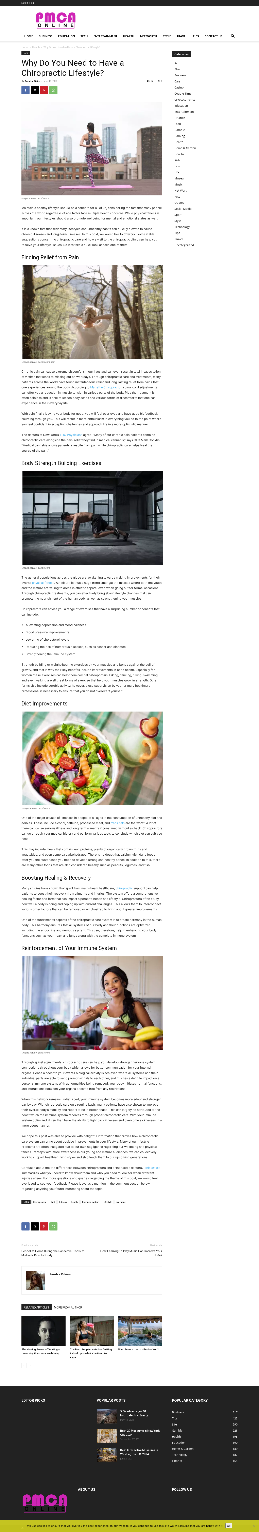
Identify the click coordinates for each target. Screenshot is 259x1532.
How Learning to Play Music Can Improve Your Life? (131, 1253)
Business (45, 36)
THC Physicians (71, 435)
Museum (180, 178)
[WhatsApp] (53, 90)
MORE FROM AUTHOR (68, 1307)
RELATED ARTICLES (36, 1307)
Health (128, 36)
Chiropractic (39, 1201)
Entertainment (105, 36)
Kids (177, 160)
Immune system (90, 1201)
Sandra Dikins (32, 80)
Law (177, 166)
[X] (35, 90)
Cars (177, 81)
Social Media (183, 209)
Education (66, 36)
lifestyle (108, 1201)
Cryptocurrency (184, 99)
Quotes (179, 203)
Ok (228, 1525)
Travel (182, 36)
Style (167, 36)
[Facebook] (25, 90)
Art (176, 63)
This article (152, 1168)
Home (28, 36)
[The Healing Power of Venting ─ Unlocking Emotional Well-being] (43, 1331)
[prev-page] (24, 1365)
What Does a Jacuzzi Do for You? (138, 1349)
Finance (179, 118)
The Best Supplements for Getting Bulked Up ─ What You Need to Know (91, 1353)
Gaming (179, 136)
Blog (177, 69)
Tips (196, 36)
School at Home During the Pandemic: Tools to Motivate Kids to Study (53, 1253)
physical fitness (43, 583)
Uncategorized (184, 245)
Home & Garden (185, 148)
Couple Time (182, 93)
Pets (177, 196)
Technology (182, 227)
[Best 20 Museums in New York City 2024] (107, 1436)
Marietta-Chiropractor (105, 387)
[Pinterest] (44, 90)
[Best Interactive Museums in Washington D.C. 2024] (107, 1455)
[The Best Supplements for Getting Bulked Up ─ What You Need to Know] (92, 1331)
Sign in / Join (28, 2)
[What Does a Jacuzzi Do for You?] (140, 1331)
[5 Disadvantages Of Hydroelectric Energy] (107, 1416)
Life (176, 172)
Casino (179, 87)
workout (120, 1201)
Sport (178, 215)
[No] (254, 1526)
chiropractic (124, 888)
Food (177, 124)
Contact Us (213, 36)
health (74, 1201)
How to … (180, 154)
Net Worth (148, 36)
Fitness (63, 1201)
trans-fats (118, 823)
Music (178, 184)
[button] (233, 36)
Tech (84, 36)
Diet (53, 1201)
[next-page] (30, 1365)
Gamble (179, 130)
